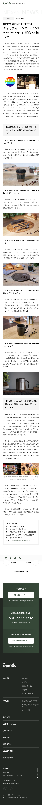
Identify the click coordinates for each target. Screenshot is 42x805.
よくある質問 (6, 795)
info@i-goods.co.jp (13, 783)
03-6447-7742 (10, 780)
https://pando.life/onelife (20, 540)
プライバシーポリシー (17, 795)
